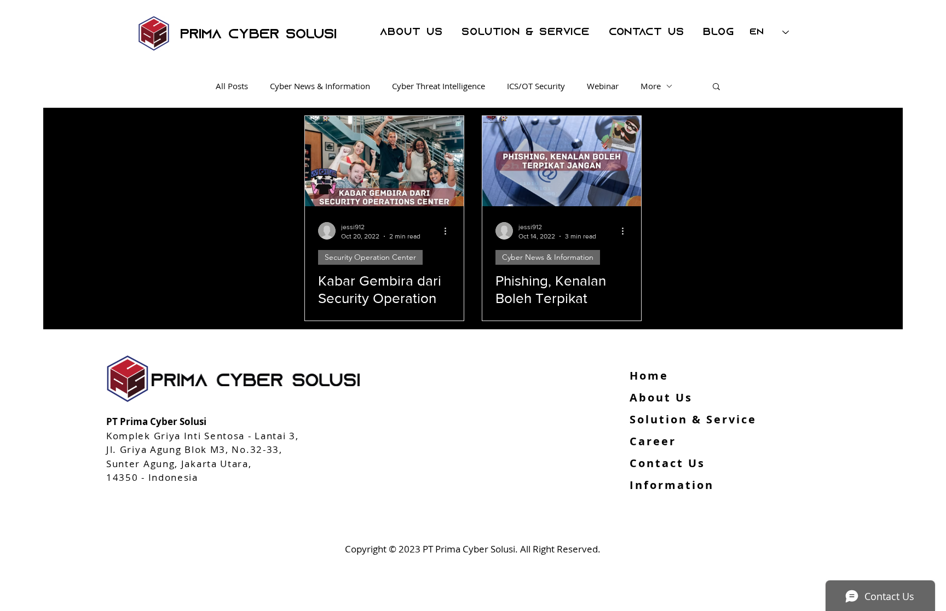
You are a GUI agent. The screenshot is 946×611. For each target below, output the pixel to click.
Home (649, 375)
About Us (661, 397)
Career (653, 441)
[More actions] (448, 230)
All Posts (232, 85)
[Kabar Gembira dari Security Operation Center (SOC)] (384, 161)
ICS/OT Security (536, 85)
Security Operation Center (370, 257)
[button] (716, 87)
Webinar (603, 85)
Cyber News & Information (320, 85)
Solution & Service (693, 419)
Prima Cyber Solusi (258, 35)
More (651, 85)
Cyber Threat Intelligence (438, 85)
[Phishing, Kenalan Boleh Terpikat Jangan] (561, 161)
